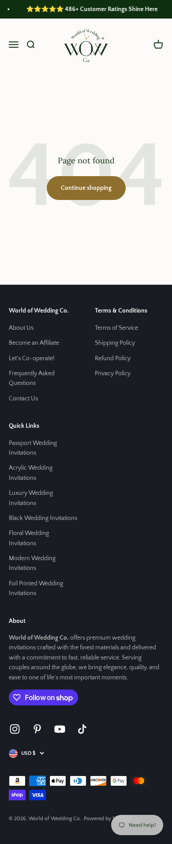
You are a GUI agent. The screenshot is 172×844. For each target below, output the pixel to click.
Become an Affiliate (34, 343)
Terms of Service (116, 328)
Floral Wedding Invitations (29, 538)
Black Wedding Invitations (43, 518)
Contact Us (23, 398)
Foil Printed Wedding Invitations (36, 588)
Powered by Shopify (107, 818)
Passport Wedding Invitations (33, 448)
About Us (21, 328)
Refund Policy (113, 358)
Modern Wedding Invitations (32, 563)
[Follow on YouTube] (60, 729)
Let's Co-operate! (32, 358)
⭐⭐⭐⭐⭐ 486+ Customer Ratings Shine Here (89, 9)
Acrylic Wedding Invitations (30, 472)
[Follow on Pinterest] (37, 729)
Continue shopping (86, 188)
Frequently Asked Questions (32, 378)
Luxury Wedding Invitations (31, 498)
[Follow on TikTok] (82, 729)
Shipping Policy (115, 343)
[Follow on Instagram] (15, 729)
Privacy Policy (113, 373)
